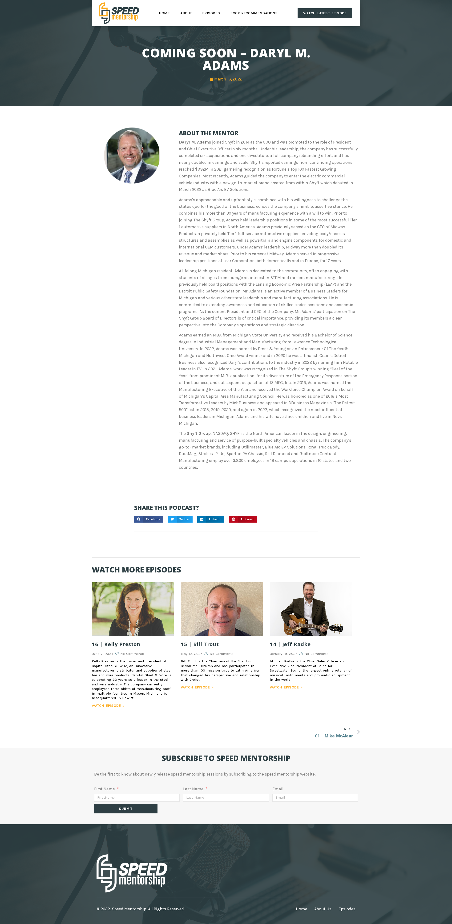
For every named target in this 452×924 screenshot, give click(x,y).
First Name (105, 789)
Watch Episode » (108, 706)
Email (277, 789)
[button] (148, 519)
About (186, 13)
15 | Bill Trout (200, 644)
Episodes (211, 13)
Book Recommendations (254, 13)
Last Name (193, 789)
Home (164, 13)
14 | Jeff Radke (290, 644)
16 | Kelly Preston (116, 644)
